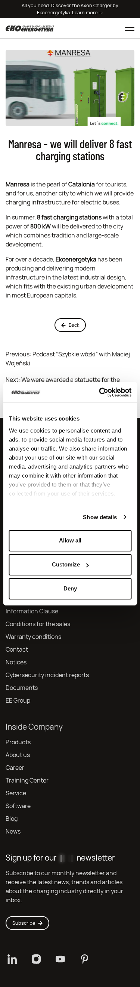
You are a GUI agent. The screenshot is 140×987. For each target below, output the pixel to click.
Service (16, 793)
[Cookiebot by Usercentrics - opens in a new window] (99, 392)
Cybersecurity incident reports (47, 675)
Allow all (70, 540)
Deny (70, 588)
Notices (16, 662)
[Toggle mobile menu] (129, 28)
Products (18, 742)
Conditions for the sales (38, 624)
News (13, 831)
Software (18, 806)
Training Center (27, 780)
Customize (66, 564)
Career (15, 768)
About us (18, 755)
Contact (17, 649)
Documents (22, 688)
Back (74, 325)
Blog (12, 819)
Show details (100, 517)
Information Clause (32, 611)
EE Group (18, 701)
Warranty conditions (33, 637)
